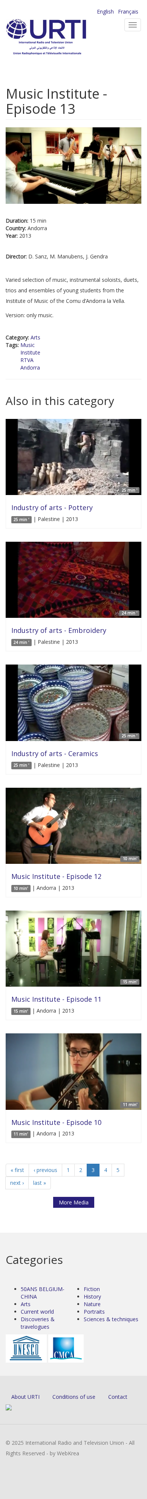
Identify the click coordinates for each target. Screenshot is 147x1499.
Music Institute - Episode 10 (56, 1122)
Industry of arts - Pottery (52, 507)
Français (128, 11)
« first (17, 1170)
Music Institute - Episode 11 (56, 999)
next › (17, 1182)
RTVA (27, 360)
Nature (92, 1304)
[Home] (58, 37)
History (92, 1296)
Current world (37, 1311)
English (105, 11)
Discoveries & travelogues (38, 1323)
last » (39, 1182)
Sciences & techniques (111, 1319)
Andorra (30, 367)
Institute (30, 352)
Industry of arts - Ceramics (54, 753)
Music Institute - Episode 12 (56, 876)
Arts (35, 337)
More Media (74, 1202)
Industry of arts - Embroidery (58, 630)
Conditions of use (73, 1396)
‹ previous (45, 1170)
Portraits (94, 1311)
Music (27, 344)
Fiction (92, 1289)
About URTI (25, 1396)
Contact (117, 1396)
